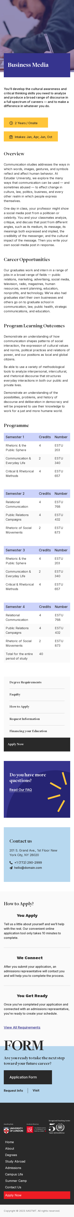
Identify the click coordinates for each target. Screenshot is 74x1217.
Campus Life (14, 1174)
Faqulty (14, 694)
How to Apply (19, 707)
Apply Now (16, 744)
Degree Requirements (25, 682)
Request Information (24, 719)
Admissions (13, 1168)
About (9, 1148)
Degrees (11, 1155)
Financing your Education (28, 731)
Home (9, 1142)
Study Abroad (15, 1161)
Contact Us (13, 1187)
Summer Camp (16, 1181)
